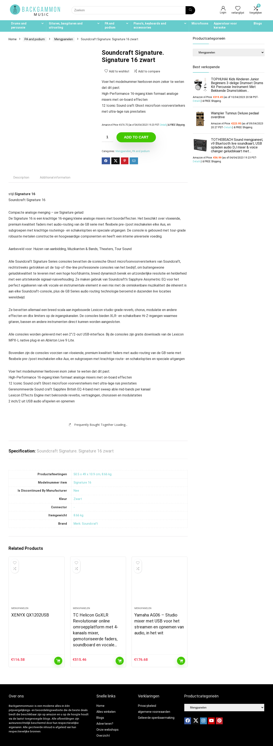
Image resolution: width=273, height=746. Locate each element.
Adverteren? (104, 723)
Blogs (258, 23)
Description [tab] (21, 177)
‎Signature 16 (82, 482)
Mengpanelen (63, 39)
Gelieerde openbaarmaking (156, 717)
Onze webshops (107, 729)
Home (13, 39)
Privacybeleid (147, 705)
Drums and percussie (18, 25)
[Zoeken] (190, 10)
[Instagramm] (203, 720)
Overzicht (103, 735)
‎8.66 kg (78, 515)
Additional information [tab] (55, 177)
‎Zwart (78, 499)
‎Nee (76, 491)
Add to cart (136, 137)
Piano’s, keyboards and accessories (150, 25)
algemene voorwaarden (154, 711)
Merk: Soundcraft (86, 524)
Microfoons (200, 23)
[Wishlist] (237, 9)
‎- (74, 507)
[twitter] (195, 720)
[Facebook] (187, 720)
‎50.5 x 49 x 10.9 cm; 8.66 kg (93, 474)
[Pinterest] (219, 720)
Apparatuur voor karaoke (225, 25)
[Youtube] (211, 720)
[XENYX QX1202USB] (36, 584)
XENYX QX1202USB (30, 615)
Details (163, 124)
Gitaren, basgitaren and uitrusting (66, 25)
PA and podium (110, 25)
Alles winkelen (106, 711)
